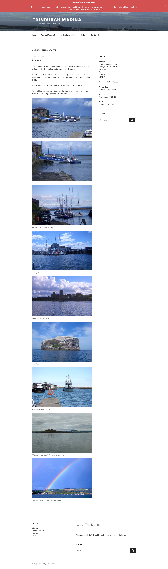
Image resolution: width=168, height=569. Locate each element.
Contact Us (95, 35)
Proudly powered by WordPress (43, 564)
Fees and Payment (48, 35)
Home (34, 35)
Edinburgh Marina (57, 19)
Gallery (84, 35)
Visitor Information (68, 35)
